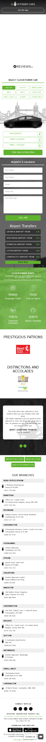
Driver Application (21, 716)
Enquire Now (21, 714)
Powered (15, 740)
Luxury (23, 97)
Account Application (35, 716)
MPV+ (23, 92)
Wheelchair (37, 87)
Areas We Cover (33, 459)
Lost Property (9, 716)
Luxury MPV (37, 97)
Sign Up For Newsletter (23, 465)
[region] (23, 37)
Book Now (23, 262)
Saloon (9, 87)
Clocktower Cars (23, 3)
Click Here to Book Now (23, 152)
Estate (23, 87)
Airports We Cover (14, 459)
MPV (8, 92)
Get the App (23, 10)
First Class (9, 97)
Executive (36, 92)
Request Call (34, 714)
